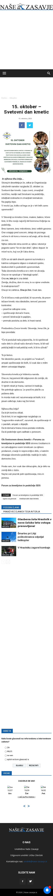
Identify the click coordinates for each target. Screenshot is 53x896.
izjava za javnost (9, 498)
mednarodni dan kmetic (29, 498)
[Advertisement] (26, 41)
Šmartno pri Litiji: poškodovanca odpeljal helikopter (31, 537)
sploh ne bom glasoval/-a (18, 759)
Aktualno (13, 98)
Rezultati (33, 765)
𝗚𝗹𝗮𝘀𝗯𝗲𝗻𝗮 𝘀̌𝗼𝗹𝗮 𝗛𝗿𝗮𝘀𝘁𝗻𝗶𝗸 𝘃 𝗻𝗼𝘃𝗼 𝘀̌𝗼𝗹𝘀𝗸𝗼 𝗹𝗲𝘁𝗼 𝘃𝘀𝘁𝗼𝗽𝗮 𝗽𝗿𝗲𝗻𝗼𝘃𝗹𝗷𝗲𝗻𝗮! (35, 523)
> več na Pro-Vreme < (26, 797)
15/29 (26, 792)
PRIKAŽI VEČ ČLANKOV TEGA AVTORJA (21, 511)
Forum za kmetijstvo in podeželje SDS (28, 495)
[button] (49, 73)
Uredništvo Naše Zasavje (27, 849)
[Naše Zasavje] (26, 6)
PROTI (9, 751)
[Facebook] (22, 881)
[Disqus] (26, 608)
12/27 (10, 792)
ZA (8, 747)
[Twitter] (30, 881)
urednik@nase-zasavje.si (35, 861)
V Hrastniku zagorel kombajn (34, 547)
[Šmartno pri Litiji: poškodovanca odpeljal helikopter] (8, 537)
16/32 (43, 792)
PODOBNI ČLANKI (11, 507)
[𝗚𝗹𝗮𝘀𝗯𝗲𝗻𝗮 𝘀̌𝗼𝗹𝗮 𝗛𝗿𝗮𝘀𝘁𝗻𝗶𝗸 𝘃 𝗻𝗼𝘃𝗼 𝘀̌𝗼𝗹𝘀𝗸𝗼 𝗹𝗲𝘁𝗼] (8, 523)
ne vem (10, 755)
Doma (4, 98)
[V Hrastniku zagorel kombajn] (8, 551)
